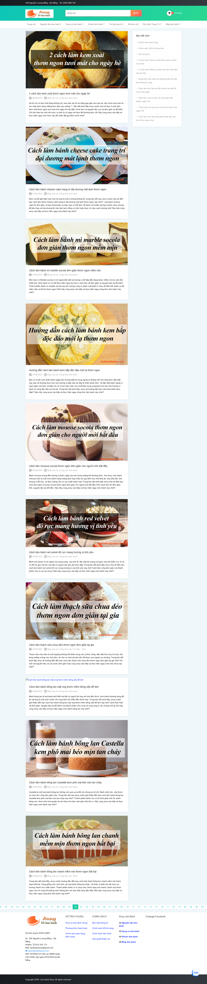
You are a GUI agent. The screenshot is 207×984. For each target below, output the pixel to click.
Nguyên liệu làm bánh (50, 24)
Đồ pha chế (133, 24)
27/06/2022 (37, 193)
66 (104, 907)
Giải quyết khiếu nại (101, 939)
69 (122, 907)
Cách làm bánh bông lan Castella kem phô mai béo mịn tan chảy (65, 782)
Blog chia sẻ (52, 98)
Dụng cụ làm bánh (74, 24)
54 (35, 907)
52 (23, 907)
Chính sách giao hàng (148, 42)
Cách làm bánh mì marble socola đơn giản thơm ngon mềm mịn (65, 270)
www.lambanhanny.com (38, 951)
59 (64, 907)
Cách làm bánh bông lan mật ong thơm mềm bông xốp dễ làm (64, 686)
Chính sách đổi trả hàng (103, 928)
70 (127, 907)
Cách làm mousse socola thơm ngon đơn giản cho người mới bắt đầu (68, 466)
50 (12, 907)
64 (93, 907)
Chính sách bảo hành (101, 933)
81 (191, 907)
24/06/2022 (37, 649)
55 (41, 907)
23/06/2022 (37, 787)
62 (81, 907)
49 (6, 907)
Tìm (137, 13)
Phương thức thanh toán (76, 928)
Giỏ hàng (177, 13)
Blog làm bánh (172, 24)
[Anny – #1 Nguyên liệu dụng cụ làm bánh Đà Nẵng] (39, 13)
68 (116, 907)
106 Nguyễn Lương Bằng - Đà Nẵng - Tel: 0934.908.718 (50, 3)
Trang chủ (31, 24)
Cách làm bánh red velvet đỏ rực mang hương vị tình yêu (61, 552)
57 (52, 907)
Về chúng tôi (144, 54)
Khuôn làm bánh (95, 24)
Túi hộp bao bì (115, 24)
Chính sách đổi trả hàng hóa (151, 48)
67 (110, 907)
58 (58, 907)
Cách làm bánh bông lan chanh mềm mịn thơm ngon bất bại (62, 871)
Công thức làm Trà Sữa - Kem (72, 649)
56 (46, 907)
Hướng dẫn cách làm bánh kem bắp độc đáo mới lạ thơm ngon (64, 370)
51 (17, 907)
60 (69, 907)
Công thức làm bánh (68, 98)
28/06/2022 (37, 98)
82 (197, 907)
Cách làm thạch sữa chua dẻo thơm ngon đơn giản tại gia (61, 644)
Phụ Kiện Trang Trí (151, 24)
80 (185, 907)
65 (98, 907)
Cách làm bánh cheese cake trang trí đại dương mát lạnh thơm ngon (67, 189)
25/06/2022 (37, 470)
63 (87, 907)
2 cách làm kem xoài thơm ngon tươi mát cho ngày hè (59, 93)
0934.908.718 (41, 944)
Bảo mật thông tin (100, 923)
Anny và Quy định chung (76, 923)
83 (202, 907)
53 (29, 907)
